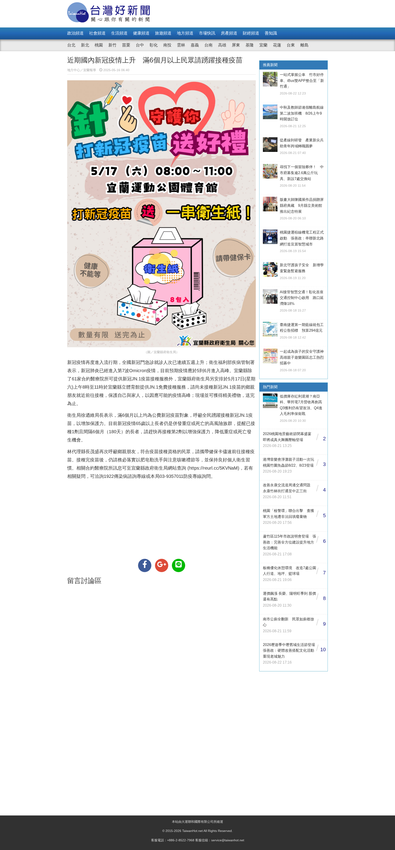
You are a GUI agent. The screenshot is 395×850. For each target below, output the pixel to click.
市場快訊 (207, 33)
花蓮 (277, 45)
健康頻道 (141, 33)
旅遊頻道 (163, 33)
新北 (85, 45)
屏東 (236, 45)
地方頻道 (185, 33)
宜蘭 (263, 45)
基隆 (250, 45)
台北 (71, 45)
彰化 (153, 45)
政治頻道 (75, 33)
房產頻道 (229, 33)
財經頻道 (251, 33)
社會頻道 (97, 33)
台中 (140, 45)
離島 (304, 45)
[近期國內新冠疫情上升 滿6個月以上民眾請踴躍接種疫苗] (145, 565)
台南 (208, 45)
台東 (291, 45)
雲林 (181, 45)
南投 (167, 45)
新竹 (112, 45)
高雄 (222, 45)
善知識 (271, 33)
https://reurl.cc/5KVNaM (213, 468)
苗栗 (126, 45)
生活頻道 (119, 33)
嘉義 (195, 45)
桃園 (99, 45)
